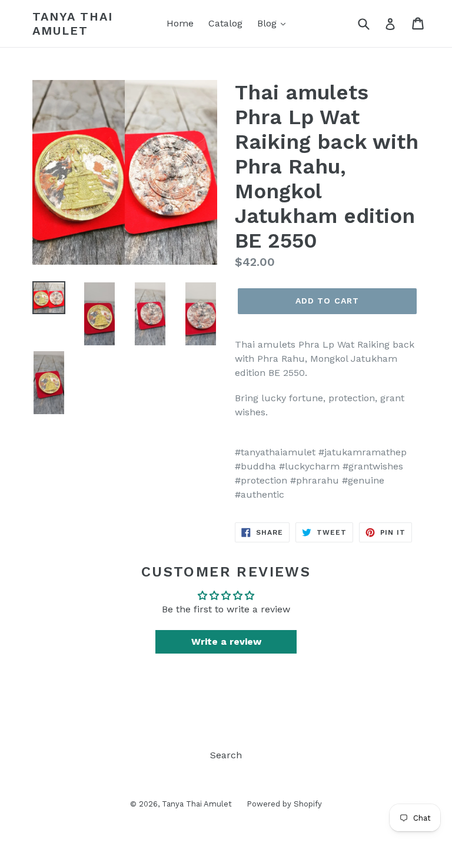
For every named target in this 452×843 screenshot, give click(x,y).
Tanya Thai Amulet (72, 23)
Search (226, 755)
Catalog (225, 23)
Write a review (226, 641)
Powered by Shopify (284, 803)
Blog (268, 23)
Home (180, 23)
